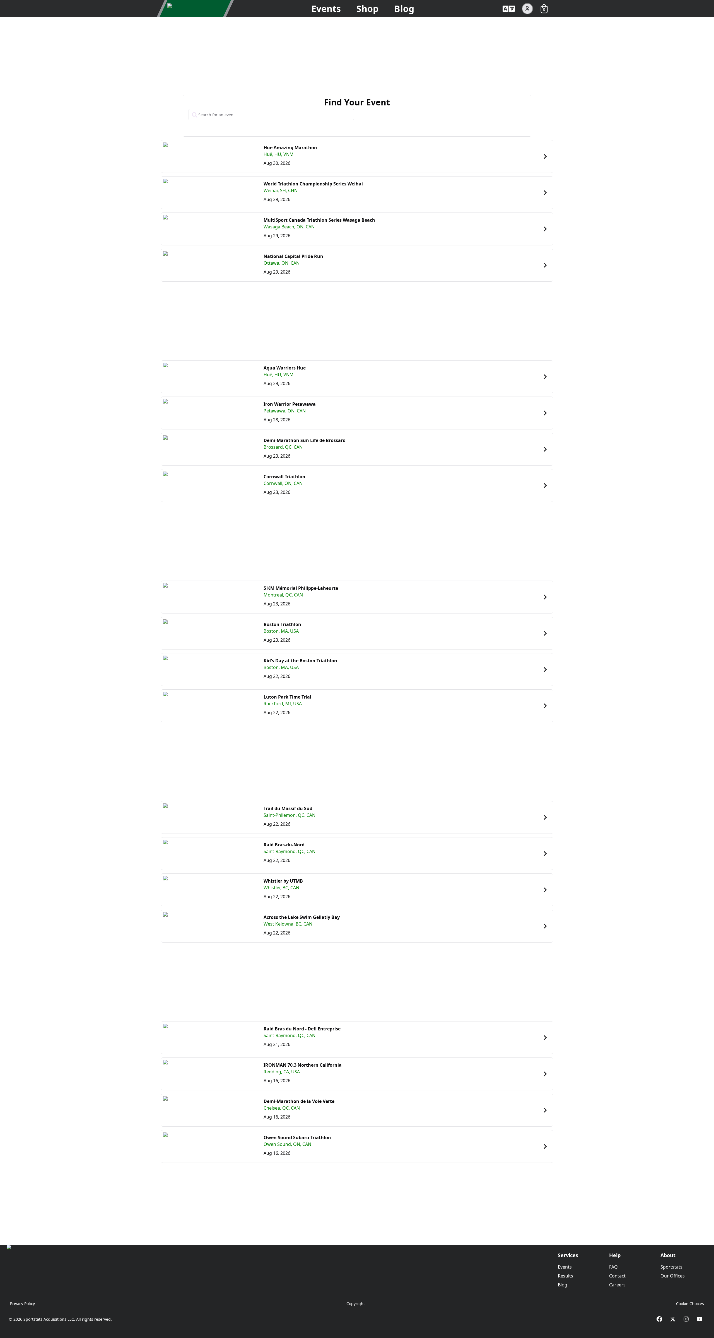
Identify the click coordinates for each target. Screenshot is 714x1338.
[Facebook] (659, 1319)
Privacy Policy (22, 1303)
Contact (617, 1276)
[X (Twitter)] (672, 1319)
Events (326, 9)
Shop (367, 9)
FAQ (613, 1267)
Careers (617, 1285)
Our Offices (672, 1276)
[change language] (508, 9)
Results (565, 1276)
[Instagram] (686, 1319)
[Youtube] (699, 1319)
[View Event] (545, 156)
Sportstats (671, 1267)
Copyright (355, 1303)
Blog (404, 9)
